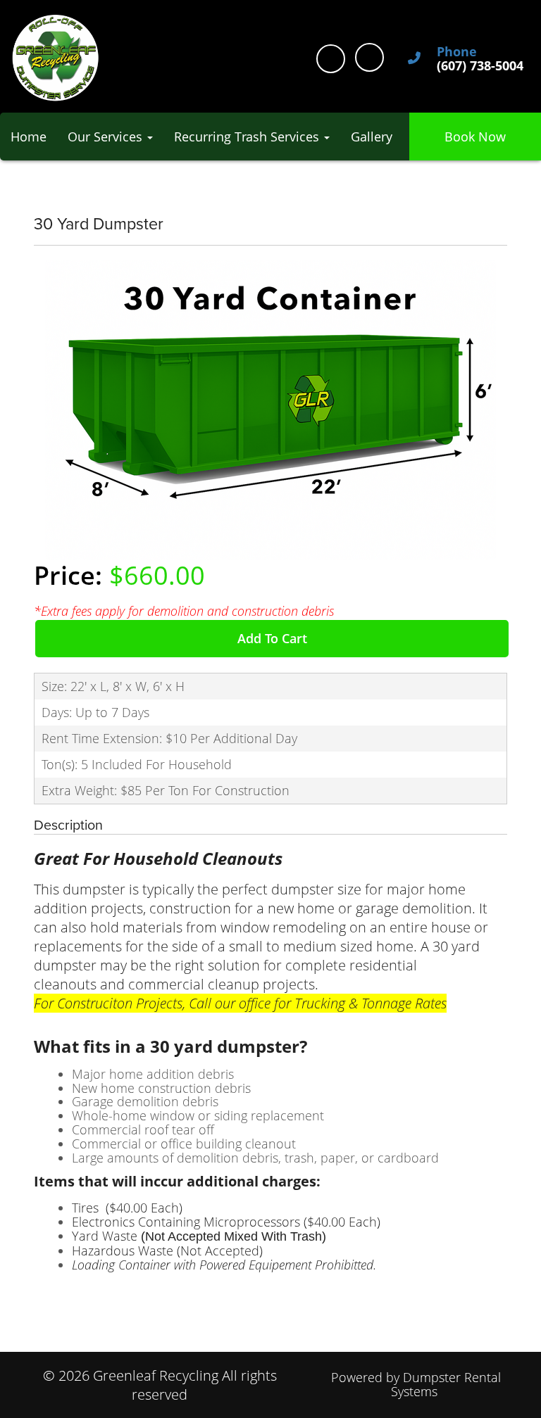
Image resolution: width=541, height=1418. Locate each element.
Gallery (371, 136)
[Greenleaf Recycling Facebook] (330, 58)
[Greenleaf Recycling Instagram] (369, 57)
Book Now (475, 136)
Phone (457, 52)
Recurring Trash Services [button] (248, 136)
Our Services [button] (107, 136)
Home (28, 136)
